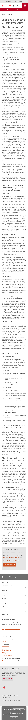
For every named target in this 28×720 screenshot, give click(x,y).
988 (2, 660)
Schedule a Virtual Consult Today (11, 560)
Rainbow (10, 5)
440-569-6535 (6, 557)
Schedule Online (19, 1)
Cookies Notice (20, 709)
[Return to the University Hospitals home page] (2, 5)
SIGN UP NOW (6, 679)
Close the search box (21, 5)
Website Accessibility (7, 655)
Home (2, 13)
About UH (4, 653)
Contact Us (4, 649)
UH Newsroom (5, 652)
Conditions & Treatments (12, 13)
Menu (25, 6)
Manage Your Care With (11, 629)
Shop (17, 5)
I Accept (14, 717)
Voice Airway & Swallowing (7, 14)
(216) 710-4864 (5, 646)
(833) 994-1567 (10, 577)
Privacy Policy (10, 709)
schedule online (15, 557)
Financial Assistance (6, 650)
